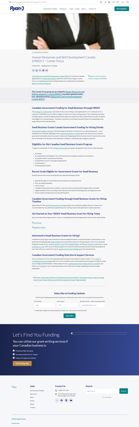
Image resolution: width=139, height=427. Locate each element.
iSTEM (45, 244)
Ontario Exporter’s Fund (56, 244)
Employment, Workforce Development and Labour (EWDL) (60, 277)
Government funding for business (42, 131)
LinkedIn (43, 266)
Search (123, 391)
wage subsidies (56, 242)
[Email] (118, 2)
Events (77, 9)
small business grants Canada (69, 133)
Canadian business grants (61, 148)
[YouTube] (113, 2)
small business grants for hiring (55, 205)
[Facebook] (105, 2)
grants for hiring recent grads (41, 83)
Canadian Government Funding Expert (70, 249)
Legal (18, 419)
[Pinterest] (43, 70)
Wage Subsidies (81, 280)
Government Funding (40, 52)
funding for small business (43, 112)
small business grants (49, 78)
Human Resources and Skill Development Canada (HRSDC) (51, 76)
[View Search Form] (127, 2)
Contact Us (92, 9)
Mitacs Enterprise (88, 244)
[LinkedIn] (36, 70)
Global (14, 419)
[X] (101, 2)
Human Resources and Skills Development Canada (59, 280)
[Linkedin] (109, 2)
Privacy (23, 419)
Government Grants (85, 277)
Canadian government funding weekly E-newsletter (84, 263)
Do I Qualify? (122, 9)
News (72, 9)
